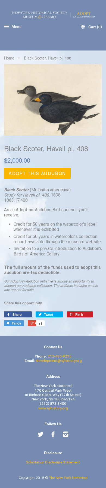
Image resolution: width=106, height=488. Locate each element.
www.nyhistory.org (53, 408)
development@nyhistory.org (59, 360)
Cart (94, 26)
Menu (16, 27)
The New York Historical (68, 477)
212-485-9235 (59, 356)
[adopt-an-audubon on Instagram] (65, 435)
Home (9, 58)
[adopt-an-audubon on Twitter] (40, 435)
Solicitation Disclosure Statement (53, 462)
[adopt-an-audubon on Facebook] (53, 435)
